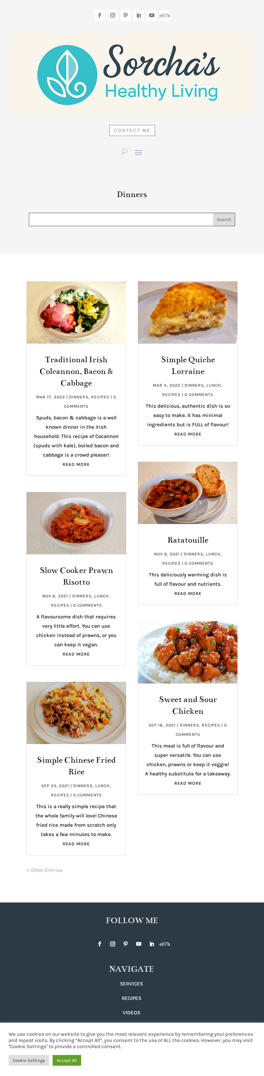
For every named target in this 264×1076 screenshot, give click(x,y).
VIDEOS (131, 1013)
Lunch (101, 596)
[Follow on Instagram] (112, 15)
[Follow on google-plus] (165, 15)
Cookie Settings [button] (29, 1060)
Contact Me (132, 130)
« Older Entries (44, 870)
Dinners (78, 397)
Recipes (100, 397)
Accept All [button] (67, 1060)
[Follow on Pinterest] (125, 15)
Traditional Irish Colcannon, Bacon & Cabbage (76, 371)
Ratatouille (187, 540)
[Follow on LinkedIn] (138, 15)
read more (76, 464)
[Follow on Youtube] (151, 15)
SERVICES (131, 984)
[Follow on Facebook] (99, 15)
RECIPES (131, 998)
